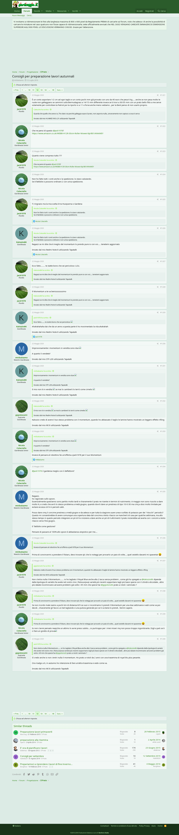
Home (17, 11)
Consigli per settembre (32, 756)
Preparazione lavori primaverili (36, 731)
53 (41, 90)
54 (46, 90)
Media (48, 11)
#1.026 (162, 228)
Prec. (17, 90)
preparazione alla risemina (34, 739)
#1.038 (162, 591)
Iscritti (75, 11)
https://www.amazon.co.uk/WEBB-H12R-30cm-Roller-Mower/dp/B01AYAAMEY (67, 133)
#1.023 (162, 151)
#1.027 (162, 261)
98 (53, 90)
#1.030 (162, 343)
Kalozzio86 (21, 242)
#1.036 (162, 538)
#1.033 (162, 431)
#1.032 (162, 401)
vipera (22, 742)
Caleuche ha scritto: (41, 109)
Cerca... (29, 15)
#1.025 (162, 199)
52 (37, 90)
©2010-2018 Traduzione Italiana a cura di (89, 833)
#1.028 (162, 287)
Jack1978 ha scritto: (41, 317)
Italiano (17, 826)
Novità (37, 11)
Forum (27, 11)
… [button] (25, 90)
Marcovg (23, 734)
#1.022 (162, 126)
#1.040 (162, 639)
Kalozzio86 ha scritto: (42, 270)
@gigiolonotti (107, 584)
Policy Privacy (144, 826)
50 (29, 90)
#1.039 (162, 614)
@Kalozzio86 (147, 579)
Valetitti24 (24, 758)
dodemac (23, 750)
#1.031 (162, 366)
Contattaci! (104, 826)
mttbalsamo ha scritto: (42, 371)
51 (33, 90)
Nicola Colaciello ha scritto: (44, 160)
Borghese (23, 767)
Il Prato (44, 734)
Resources (61, 11)
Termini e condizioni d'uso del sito (124, 826)
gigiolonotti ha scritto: (42, 566)
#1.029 (162, 312)
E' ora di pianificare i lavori (33, 747)
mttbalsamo (19, 80)
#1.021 (162, 95)
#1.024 (162, 174)
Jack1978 (21, 109)
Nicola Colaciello (21, 141)
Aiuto (153, 826)
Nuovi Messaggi (18, 15)
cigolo (158, 734)
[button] (42, 11)
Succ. (59, 90)
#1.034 (162, 466)
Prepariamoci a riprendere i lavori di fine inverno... (46, 764)
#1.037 (162, 561)
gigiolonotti (21, 415)
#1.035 (162, 491)
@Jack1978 (58, 130)
